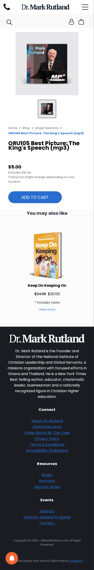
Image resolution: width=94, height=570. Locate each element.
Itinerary (47, 511)
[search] (9, 23)
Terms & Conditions (47, 444)
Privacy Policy (47, 438)
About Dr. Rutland (47, 420)
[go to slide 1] (47, 109)
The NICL (47, 523)
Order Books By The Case (47, 432)
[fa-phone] (7, 10)
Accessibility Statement (47, 450)
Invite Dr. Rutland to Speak (47, 517)
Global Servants (47, 426)
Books (47, 475)
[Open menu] (85, 7)
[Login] (71, 22)
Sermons (47, 480)
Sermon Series (47, 486)
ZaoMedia (76, 561)
